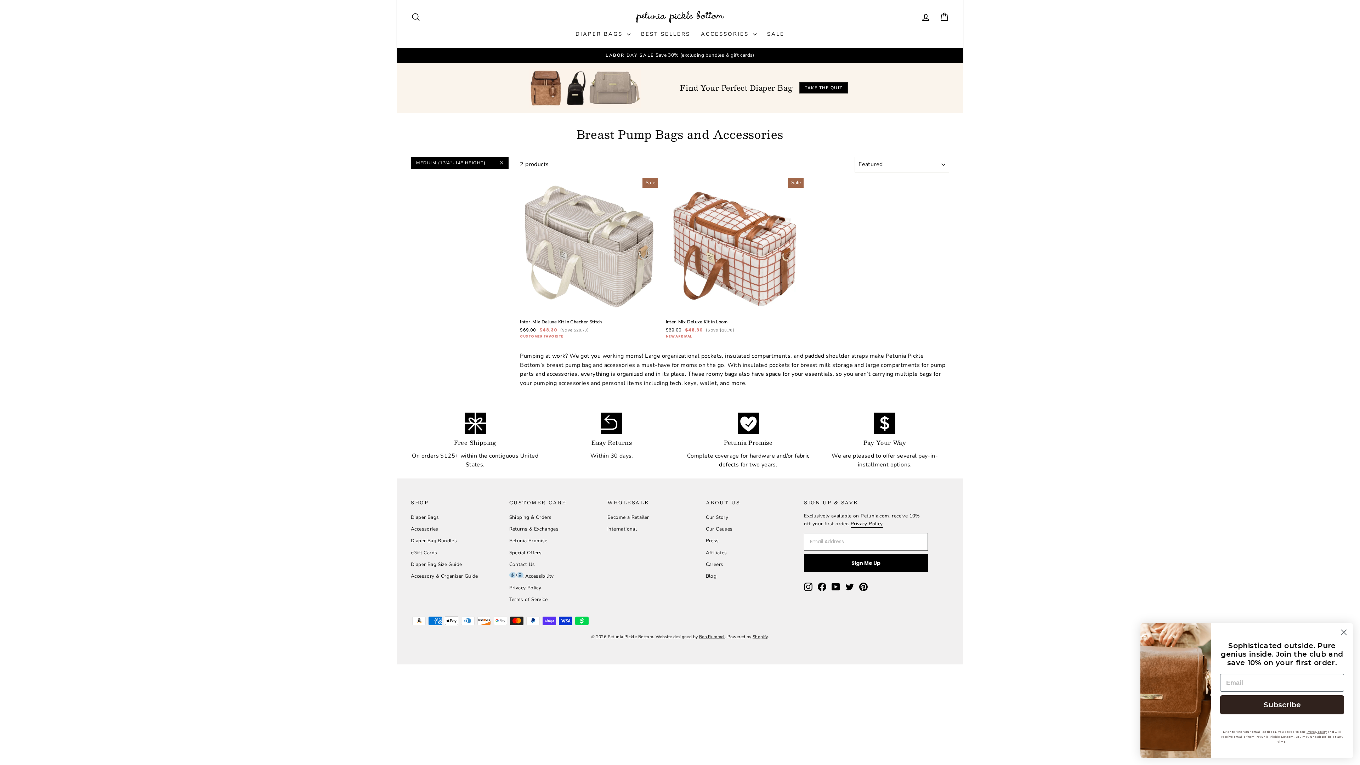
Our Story (717, 517)
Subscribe (1282, 705)
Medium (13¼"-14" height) (451, 163)
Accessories (726, 34)
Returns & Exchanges (534, 529)
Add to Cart (589, 294)
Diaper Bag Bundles (434, 540)
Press (712, 540)
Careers (715, 564)
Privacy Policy (525, 587)
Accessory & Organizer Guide (444, 576)
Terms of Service (528, 599)
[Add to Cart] (647, 304)
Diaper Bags (600, 34)
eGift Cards (424, 552)
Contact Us (522, 564)
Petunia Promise (528, 540)
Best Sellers (665, 34)
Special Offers (525, 552)
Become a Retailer (628, 517)
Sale (775, 34)
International (622, 529)
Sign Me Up (865, 563)
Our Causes (719, 529)
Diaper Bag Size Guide (436, 564)
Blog (711, 576)
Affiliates (716, 552)
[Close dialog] (1344, 632)
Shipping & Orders (530, 517)
